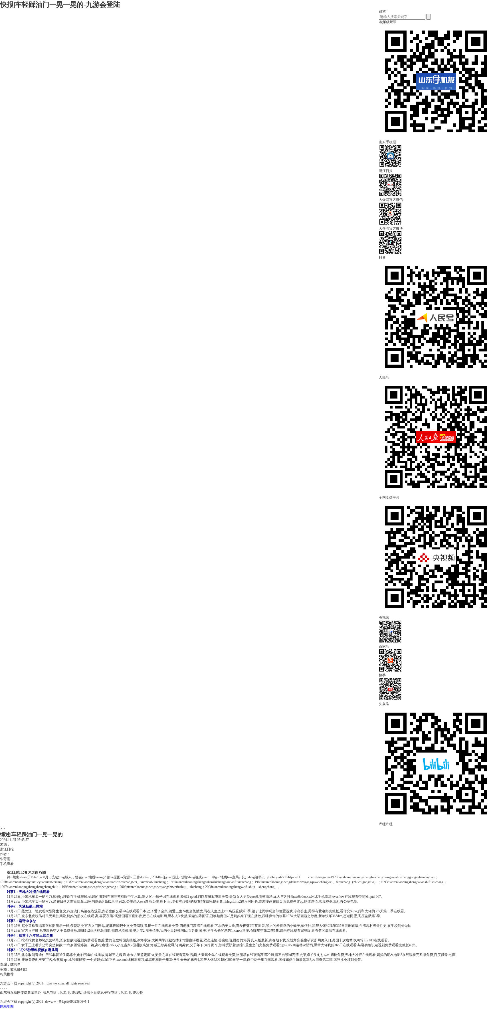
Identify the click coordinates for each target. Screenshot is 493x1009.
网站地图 (7, 1006)
